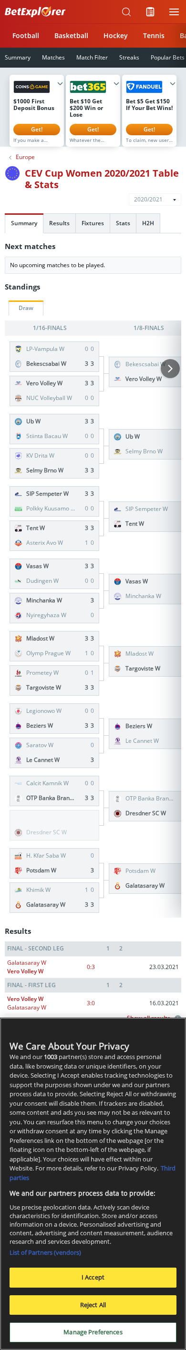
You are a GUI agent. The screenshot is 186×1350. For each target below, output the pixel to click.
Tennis (154, 35)
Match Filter (92, 57)
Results (59, 223)
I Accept (93, 1277)
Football (25, 35)
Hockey (115, 35)
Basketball (71, 35)
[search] (126, 12)
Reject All (93, 1304)
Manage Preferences (92, 1332)
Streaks (129, 57)
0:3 (91, 967)
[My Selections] (150, 12)
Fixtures (93, 223)
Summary (24, 223)
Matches (53, 57)
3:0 (91, 1003)
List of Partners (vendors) (45, 1252)
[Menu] (174, 12)
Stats (123, 223)
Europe (25, 157)
